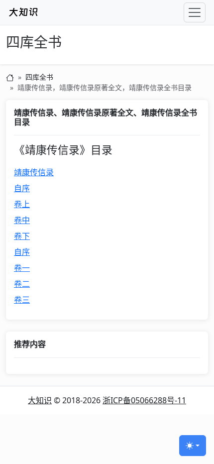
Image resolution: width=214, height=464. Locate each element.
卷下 (22, 236)
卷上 (22, 204)
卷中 (22, 220)
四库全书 (34, 42)
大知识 (40, 400)
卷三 (22, 299)
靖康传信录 (34, 172)
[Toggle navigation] (195, 12)
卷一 (22, 267)
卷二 (22, 283)
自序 (22, 188)
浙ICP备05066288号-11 (144, 400)
